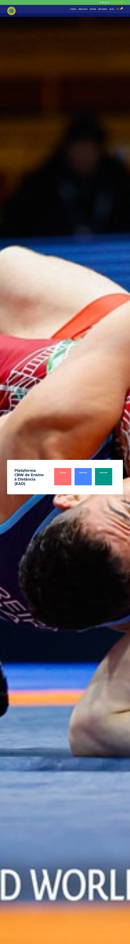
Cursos (73, 9)
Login (113, 2)
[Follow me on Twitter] (102, 2)
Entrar (93, 9)
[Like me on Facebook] (100, 2)
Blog (112, 9)
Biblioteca (83, 9)
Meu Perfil (102, 9)
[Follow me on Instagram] (108, 2)
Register (120, 2)
